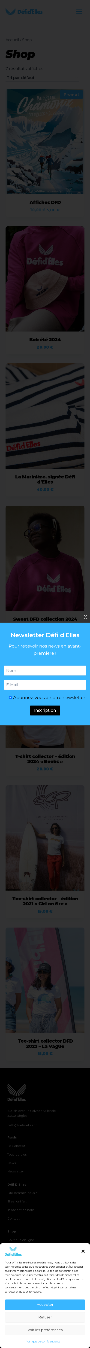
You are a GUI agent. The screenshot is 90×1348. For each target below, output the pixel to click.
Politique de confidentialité (42, 1341)
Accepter (45, 1304)
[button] (83, 1251)
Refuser (45, 1317)
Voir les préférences (45, 1330)
